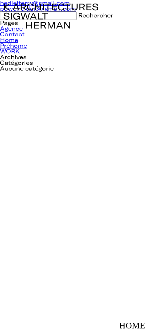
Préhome (13, 45)
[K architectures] (51, 6)
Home (9, 39)
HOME (134, 322)
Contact (12, 34)
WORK (10, 51)
